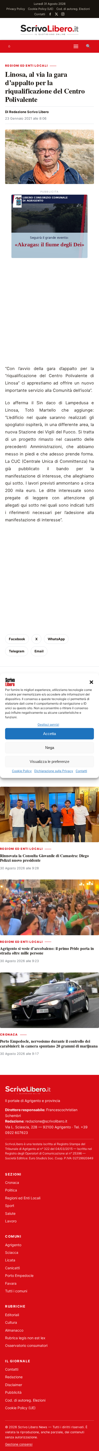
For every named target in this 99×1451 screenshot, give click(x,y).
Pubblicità (13, 1392)
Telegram (16, 651)
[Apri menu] (76, 46)
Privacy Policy (15, 9)
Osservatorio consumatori (26, 1345)
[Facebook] (50, 14)
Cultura (11, 1322)
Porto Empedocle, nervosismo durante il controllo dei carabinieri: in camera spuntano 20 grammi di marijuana (49, 1043)
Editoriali (12, 1315)
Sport (9, 1205)
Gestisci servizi (48, 724)
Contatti (81, 771)
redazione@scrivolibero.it (46, 1121)
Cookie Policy (22, 771)
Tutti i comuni (16, 1291)
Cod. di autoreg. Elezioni (73, 9)
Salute (10, 1213)
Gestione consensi (18, 1444)
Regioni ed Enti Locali (26, 65)
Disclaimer (13, 1385)
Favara (10, 1283)
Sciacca (11, 1252)
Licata (10, 1260)
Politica (11, 1190)
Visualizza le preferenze (49, 761)
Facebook (17, 639)
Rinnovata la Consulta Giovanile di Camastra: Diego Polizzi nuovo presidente (44, 858)
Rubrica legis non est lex (25, 1338)
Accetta (49, 733)
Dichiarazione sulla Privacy (53, 771)
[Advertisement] (49, 313)
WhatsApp (56, 639)
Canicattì (12, 1268)
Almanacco (14, 1330)
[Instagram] (63, 14)
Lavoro (10, 1221)
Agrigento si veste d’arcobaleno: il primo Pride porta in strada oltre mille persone (47, 951)
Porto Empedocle (19, 1275)
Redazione (14, 1377)
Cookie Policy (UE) (40, 9)
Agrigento (13, 1245)
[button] (91, 682)
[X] (56, 14)
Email (39, 651)
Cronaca (9, 1034)
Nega (49, 747)
